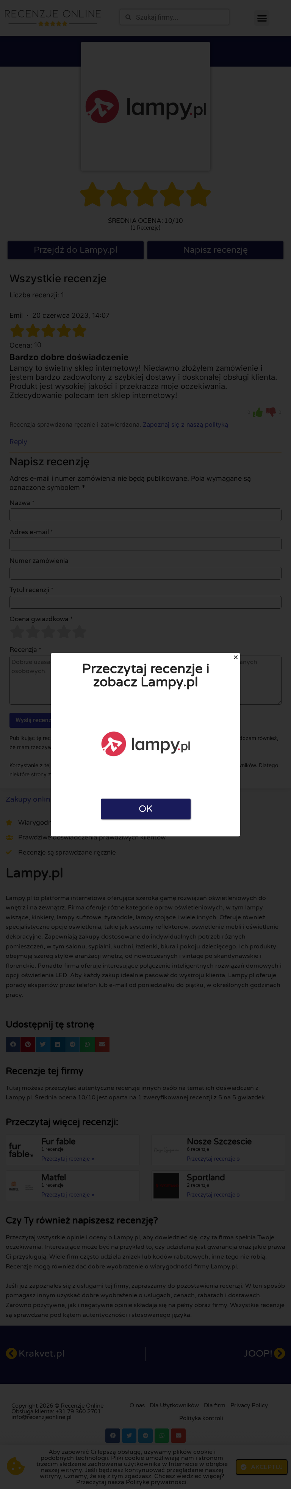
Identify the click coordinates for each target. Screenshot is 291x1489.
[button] (235, 657)
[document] (145, 744)
